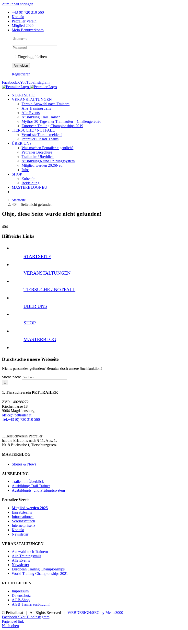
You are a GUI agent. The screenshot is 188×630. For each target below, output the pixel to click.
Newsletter (20, 534)
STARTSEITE (37, 256)
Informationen (23, 517)
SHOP (30, 322)
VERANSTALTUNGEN (47, 273)
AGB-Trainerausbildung (30, 604)
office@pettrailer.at (16, 415)
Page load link (13, 621)
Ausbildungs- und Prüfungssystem (38, 490)
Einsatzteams (22, 512)
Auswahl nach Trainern (30, 551)
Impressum (20, 591)
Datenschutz (21, 595)
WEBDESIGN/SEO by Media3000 (95, 612)
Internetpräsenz (23, 525)
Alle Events (21, 560)
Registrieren (21, 74)
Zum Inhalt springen (17, 4)
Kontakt (18, 530)
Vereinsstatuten (23, 521)
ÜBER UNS (35, 306)
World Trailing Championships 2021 (40, 573)
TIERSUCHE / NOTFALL (49, 289)
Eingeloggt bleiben (32, 57)
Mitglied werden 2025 (30, 508)
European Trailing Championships (38, 569)
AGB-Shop (21, 600)
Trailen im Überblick (28, 481)
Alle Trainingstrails (26, 556)
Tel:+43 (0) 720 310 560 (21, 419)
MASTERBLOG (40, 339)
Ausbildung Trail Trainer (31, 486)
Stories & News (24, 464)
